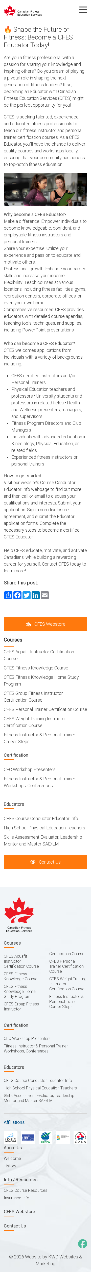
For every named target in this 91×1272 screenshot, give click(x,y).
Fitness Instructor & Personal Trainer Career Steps (66, 1001)
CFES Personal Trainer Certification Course (45, 709)
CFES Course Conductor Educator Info (41, 818)
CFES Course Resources (25, 1190)
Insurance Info (16, 1198)
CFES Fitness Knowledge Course (36, 667)
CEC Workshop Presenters (30, 769)
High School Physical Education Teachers (44, 827)
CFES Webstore (49, 624)
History (10, 1166)
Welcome (12, 1158)
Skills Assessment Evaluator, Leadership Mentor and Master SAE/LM (39, 1098)
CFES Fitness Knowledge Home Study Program (20, 991)
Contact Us (49, 862)
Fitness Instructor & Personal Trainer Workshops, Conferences (36, 1048)
